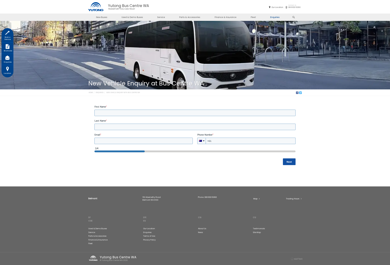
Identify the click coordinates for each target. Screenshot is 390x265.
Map (255, 198)
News (200, 232)
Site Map (257, 232)
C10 (199, 217)
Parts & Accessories (189, 17)
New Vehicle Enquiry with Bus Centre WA (123, 92)
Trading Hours (292, 198)
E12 (144, 220)
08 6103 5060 (294, 7)
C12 (254, 217)
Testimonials (259, 228)
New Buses (101, 17)
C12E (90, 220)
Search (294, 17)
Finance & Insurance (225, 17)
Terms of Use (149, 236)
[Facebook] (297, 93)
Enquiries (275, 17)
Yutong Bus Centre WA (128, 7)
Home (91, 92)
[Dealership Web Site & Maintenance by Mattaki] (297, 259)
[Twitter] (300, 93)
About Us (202, 228)
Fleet (253, 17)
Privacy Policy (149, 239)
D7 (89, 217)
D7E (144, 217)
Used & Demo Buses (132, 17)
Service (161, 17)
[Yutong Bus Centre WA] (96, 7)
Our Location (277, 7)
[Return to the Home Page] (93, 258)
